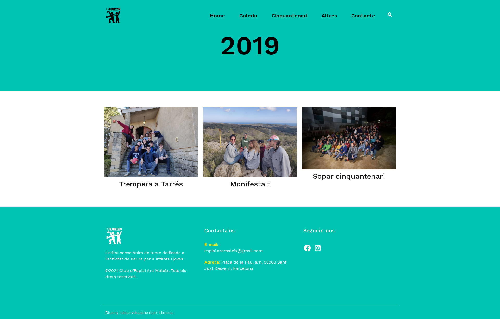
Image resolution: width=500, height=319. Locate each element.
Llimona (165, 313)
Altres (329, 15)
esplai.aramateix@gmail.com (233, 250)
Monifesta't (250, 184)
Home (217, 15)
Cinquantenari (289, 15)
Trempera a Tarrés (151, 184)
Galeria (248, 15)
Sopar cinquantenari (349, 176)
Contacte (363, 15)
